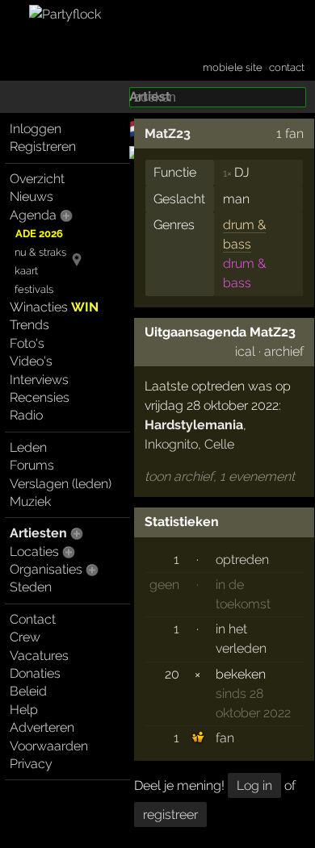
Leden (28, 447)
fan (225, 738)
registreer (170, 814)
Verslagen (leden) (60, 483)
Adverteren (42, 727)
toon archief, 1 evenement (220, 476)
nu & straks (40, 252)
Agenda (33, 215)
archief (284, 351)
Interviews (39, 379)
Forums (32, 465)
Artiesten (38, 533)
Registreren (43, 146)
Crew (25, 637)
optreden (242, 559)
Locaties (34, 551)
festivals (34, 289)
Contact (33, 619)
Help (24, 709)
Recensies (39, 397)
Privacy (31, 763)
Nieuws (31, 196)
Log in (254, 785)
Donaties (35, 673)
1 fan (290, 133)
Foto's (27, 343)
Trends (29, 324)
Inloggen (35, 128)
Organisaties (46, 569)
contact (286, 67)
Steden (31, 587)
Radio (26, 415)
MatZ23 (168, 133)
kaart (26, 271)
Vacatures (39, 655)
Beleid (28, 691)
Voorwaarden (49, 746)
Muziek (30, 501)
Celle (219, 444)
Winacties (54, 307)
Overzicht (37, 178)
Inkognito (171, 444)
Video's (31, 361)
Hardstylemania (194, 424)
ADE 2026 (39, 234)
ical (245, 351)
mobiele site (232, 67)
